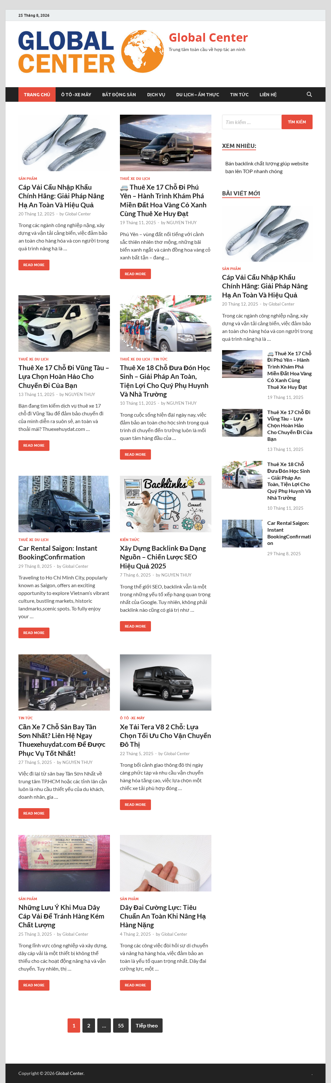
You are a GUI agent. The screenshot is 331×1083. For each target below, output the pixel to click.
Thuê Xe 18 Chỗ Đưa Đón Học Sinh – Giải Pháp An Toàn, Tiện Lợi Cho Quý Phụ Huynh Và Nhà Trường (289, 481)
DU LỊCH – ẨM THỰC (197, 94)
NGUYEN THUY (181, 222)
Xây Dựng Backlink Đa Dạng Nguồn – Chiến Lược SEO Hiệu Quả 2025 (163, 557)
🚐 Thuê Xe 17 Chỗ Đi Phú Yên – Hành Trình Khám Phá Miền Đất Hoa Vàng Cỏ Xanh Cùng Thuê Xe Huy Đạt (289, 370)
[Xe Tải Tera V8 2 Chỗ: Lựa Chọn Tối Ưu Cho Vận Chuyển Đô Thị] (165, 682)
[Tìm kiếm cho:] (267, 122)
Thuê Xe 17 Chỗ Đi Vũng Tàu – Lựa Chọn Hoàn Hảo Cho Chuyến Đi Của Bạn (63, 376)
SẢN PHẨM (27, 178)
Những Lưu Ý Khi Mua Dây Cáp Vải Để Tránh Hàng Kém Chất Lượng (61, 916)
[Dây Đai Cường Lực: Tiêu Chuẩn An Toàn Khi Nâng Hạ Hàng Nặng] (165, 863)
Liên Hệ (268, 94)
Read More (31, 263)
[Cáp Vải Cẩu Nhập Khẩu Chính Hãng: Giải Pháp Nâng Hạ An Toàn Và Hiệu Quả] (64, 143)
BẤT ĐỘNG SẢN (119, 94)
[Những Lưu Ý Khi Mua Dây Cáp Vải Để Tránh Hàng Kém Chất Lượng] (64, 863)
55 (121, 1025)
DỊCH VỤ (156, 94)
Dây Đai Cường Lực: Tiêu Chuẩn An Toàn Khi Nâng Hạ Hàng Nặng (163, 916)
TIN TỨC (239, 94)
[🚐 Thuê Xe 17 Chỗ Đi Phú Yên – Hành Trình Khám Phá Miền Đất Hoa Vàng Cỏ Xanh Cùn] (165, 143)
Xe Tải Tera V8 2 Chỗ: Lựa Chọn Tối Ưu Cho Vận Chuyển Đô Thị (165, 735)
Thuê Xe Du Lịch (135, 178)
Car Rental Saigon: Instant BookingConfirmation (289, 533)
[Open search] (309, 94)
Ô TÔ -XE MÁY (76, 94)
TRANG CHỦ (37, 94)
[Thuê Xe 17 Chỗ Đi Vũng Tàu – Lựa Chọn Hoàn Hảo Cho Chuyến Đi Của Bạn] (64, 323)
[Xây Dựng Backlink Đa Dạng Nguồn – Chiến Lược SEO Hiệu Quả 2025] (165, 504)
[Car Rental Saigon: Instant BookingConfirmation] (64, 504)
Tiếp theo (147, 1025)
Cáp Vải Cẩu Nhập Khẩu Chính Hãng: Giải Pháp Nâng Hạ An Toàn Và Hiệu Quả (61, 196)
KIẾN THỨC (129, 539)
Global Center (208, 37)
